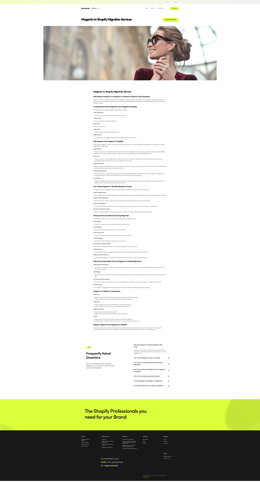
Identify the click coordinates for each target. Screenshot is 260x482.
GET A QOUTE (174, 8)
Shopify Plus (104, 439)
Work (147, 8)
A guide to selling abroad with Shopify (129, 448)
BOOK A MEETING (171, 19)
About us (165, 439)
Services (152, 8)
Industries (160, 8)
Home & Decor (146, 439)
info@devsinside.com (168, 456)
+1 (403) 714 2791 (167, 458)
